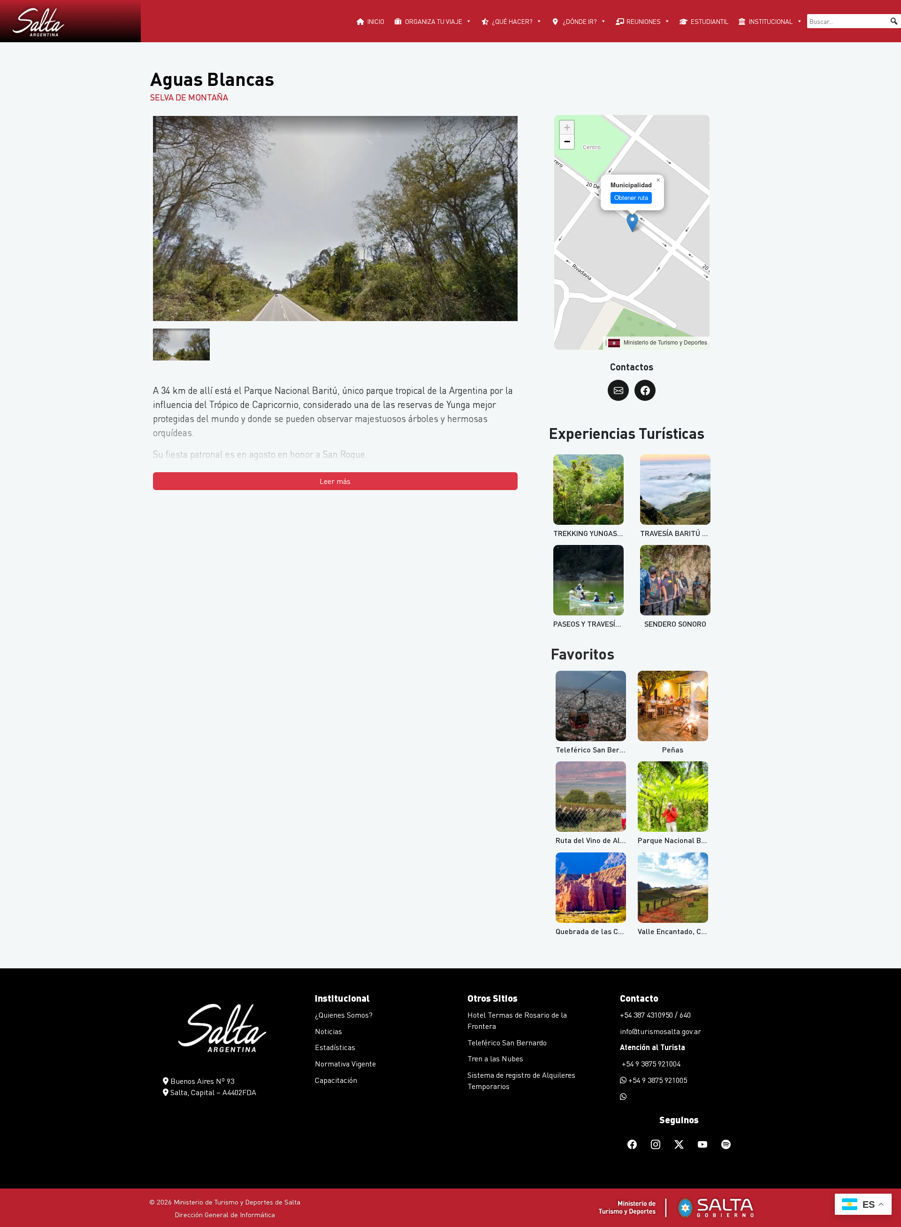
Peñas (672, 749)
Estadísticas (335, 1047)
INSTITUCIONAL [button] (771, 21)
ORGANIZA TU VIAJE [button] (433, 21)
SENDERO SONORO (675, 624)
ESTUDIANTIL (710, 21)
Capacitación (336, 1080)
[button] (894, 21)
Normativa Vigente (345, 1063)
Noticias (328, 1031)
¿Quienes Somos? (344, 1015)
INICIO (375, 21)
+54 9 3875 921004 (650, 1063)
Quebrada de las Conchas (599, 931)
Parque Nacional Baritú (678, 840)
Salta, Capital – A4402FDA (212, 1092)
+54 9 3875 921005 (656, 1080)
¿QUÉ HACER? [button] (512, 21)
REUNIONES (643, 21)
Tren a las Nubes (495, 1058)
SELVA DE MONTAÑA (189, 97)
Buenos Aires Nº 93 (201, 1081)
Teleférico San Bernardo (507, 1042)
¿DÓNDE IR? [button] (580, 21)
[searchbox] (854, 21)
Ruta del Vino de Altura (595, 840)
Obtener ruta (631, 197)
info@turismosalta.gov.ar (660, 1031)
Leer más (335, 481)
